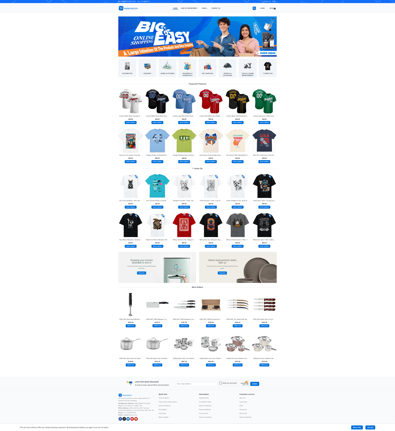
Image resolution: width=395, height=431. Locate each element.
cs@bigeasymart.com (130, 415)
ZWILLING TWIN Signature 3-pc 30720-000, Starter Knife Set (184, 319)
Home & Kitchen (164, 398)
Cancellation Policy (205, 402)
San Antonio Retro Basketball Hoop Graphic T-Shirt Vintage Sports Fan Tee (237, 155)
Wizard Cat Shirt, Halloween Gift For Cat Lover (157, 240)
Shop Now (142, 273)
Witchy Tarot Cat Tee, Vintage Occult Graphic (184, 240)
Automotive (162, 413)
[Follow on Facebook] (120, 419)
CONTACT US (267, 1)
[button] (254, 8)
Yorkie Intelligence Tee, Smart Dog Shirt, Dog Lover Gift (237, 200)
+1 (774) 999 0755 (130, 412)
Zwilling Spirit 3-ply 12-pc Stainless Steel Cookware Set (184, 358)
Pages (204, 8)
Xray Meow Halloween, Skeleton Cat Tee (130, 240)
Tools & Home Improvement (168, 402)
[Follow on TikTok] (124, 419)
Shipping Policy (204, 398)
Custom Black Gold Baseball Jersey (237, 116)
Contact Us (216, 8)
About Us (242, 398)
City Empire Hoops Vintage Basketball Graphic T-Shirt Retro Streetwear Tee (211, 155)
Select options (130, 122)
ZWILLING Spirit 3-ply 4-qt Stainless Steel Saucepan (130, 358)
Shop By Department (189, 8)
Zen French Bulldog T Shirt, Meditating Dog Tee (130, 200)
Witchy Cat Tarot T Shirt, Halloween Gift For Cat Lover (264, 240)
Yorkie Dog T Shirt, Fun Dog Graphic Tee (264, 200)
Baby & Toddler (164, 417)
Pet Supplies (163, 409)
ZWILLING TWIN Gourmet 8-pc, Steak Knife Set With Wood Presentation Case (211, 319)
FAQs (274, 1)
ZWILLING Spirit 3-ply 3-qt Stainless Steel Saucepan (157, 358)
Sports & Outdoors (165, 405)
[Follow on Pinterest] (132, 419)
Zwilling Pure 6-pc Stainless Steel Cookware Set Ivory (264, 358)
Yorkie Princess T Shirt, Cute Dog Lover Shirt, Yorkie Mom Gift (211, 200)
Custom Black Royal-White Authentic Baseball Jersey (157, 116)
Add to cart (130, 325)
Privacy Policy (203, 413)
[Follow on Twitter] (128, 419)
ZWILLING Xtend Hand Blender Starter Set (130, 319)
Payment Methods (205, 409)
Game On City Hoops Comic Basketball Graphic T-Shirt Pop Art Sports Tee (130, 155)
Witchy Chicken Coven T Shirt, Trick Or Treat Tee (237, 240)
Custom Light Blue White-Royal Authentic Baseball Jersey (184, 116)
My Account (243, 413)
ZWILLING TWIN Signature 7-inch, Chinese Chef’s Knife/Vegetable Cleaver (157, 319)
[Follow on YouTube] (136, 419)
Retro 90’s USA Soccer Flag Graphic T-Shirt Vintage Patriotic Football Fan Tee (264, 155)
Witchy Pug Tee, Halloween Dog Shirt (211, 240)
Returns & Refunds (205, 405)
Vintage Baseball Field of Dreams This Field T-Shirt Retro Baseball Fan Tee (184, 155)
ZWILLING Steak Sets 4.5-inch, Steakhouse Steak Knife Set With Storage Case (264, 319)
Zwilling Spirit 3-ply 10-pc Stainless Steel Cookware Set (211, 358)
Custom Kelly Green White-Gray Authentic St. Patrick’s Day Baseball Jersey (264, 116)
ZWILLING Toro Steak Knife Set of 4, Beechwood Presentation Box (237, 319)
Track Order (243, 402)
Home (175, 8)
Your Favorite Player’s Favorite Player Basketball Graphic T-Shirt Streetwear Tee (157, 200)
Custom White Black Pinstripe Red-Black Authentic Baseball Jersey (130, 116)
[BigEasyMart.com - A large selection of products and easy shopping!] (128, 8)
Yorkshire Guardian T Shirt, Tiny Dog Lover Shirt (184, 200)
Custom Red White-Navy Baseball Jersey (211, 116)
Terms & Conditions (205, 417)
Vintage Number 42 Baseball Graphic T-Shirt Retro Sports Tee (157, 155)
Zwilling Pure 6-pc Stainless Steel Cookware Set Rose (237, 358)
